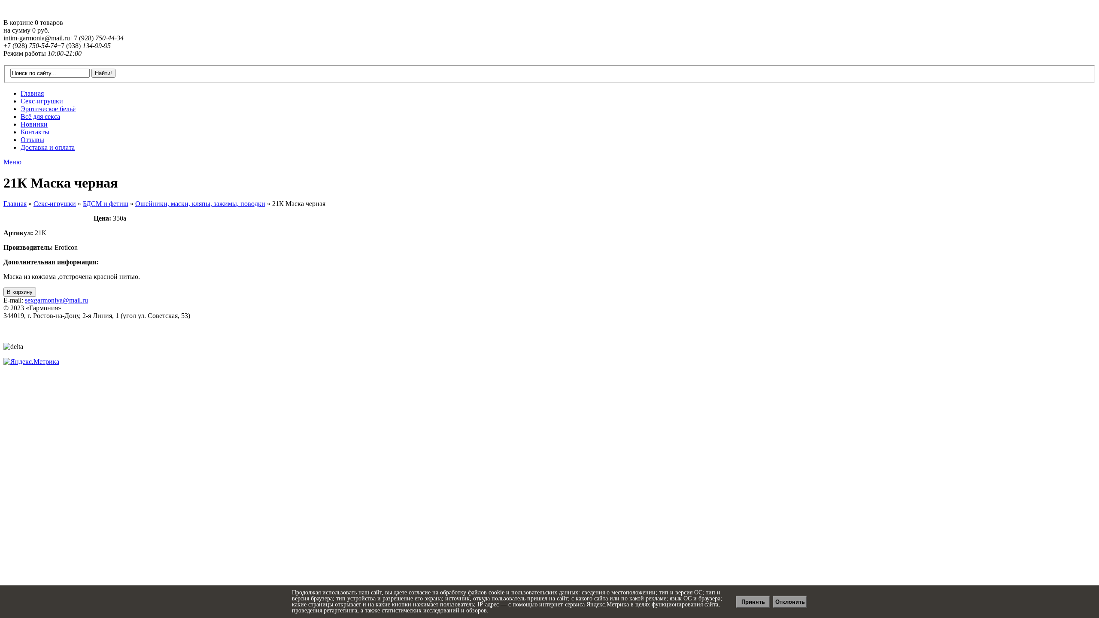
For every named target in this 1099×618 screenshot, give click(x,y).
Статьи (12, 339)
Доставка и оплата (48, 147)
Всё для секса (40, 116)
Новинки (34, 124)
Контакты (35, 132)
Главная (32, 93)
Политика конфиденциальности (41, 324)
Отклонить (790, 602)
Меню (12, 162)
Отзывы (32, 139)
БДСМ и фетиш (105, 203)
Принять (753, 602)
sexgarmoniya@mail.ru (56, 300)
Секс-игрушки (42, 101)
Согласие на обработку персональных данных (59, 331)
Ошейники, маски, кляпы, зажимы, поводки (200, 203)
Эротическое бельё (48, 108)
